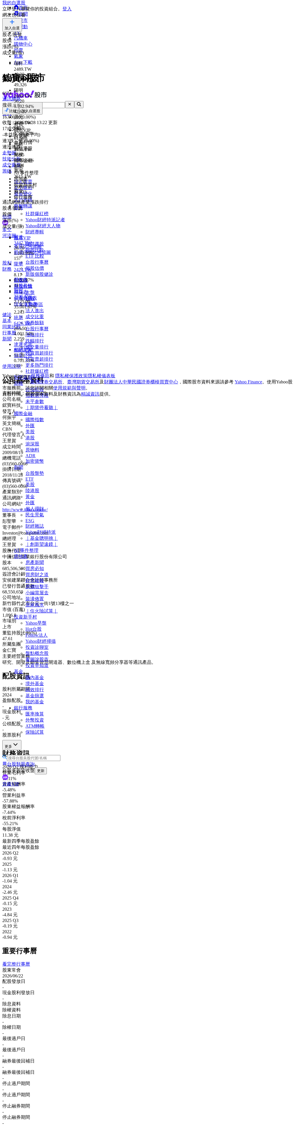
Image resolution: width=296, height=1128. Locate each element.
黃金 (30, 496)
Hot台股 (33, 629)
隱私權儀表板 (101, 375)
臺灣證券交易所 (46, 381)
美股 (30, 431)
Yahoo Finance (248, 381)
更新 (41, 771)
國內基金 (34, 677)
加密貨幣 (34, 461)
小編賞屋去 (37, 592)
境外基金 (34, 683)
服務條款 (40, 375)
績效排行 (34, 689)
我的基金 (34, 701)
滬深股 (32, 443)
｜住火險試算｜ (41, 610)
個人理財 (34, 508)
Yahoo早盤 (36, 623)
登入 (67, 8)
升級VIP (10, 784)
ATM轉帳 (35, 726)
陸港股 (32, 490)
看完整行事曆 (16, 964)
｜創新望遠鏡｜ (41, 544)
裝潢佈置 (34, 598)
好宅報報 (34, 580)
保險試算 (34, 732)
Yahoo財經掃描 (40, 641)
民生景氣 (34, 514)
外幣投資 (34, 719)
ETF (29, 479)
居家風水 (34, 604)
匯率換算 (34, 713)
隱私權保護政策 (71, 375)
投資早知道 (37, 665)
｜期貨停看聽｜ (41, 407)
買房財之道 (37, 574)
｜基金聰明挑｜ (41, 538)
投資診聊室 (37, 647)
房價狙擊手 (37, 586)
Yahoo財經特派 (40, 532)
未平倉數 (34, 401)
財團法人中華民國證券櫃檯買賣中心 (141, 381)
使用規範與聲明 (69, 387)
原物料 (32, 449)
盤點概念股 (37, 653)
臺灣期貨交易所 (83, 381)
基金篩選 (34, 695)
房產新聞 (34, 562)
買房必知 (34, 568)
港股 (30, 437)
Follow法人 (36, 635)
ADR (30, 455)
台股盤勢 (34, 473)
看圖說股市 (37, 659)
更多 (8, 746)
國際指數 (34, 419)
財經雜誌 (34, 526)
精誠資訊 (90, 393)
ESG (29, 520)
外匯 (30, 425)
